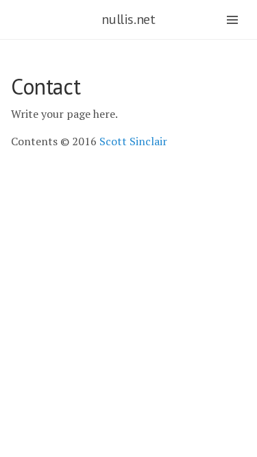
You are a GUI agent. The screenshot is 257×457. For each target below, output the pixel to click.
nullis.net (128, 19)
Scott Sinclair (133, 141)
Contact (45, 86)
